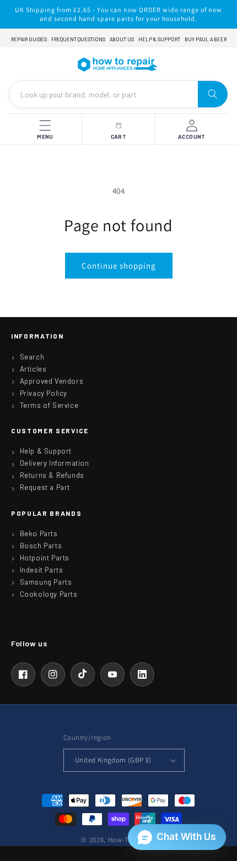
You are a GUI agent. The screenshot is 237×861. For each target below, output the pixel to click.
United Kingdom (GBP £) (113, 760)
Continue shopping (119, 265)
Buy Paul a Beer (206, 39)
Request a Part (45, 487)
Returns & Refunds (52, 475)
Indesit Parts (41, 569)
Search (32, 356)
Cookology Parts (49, 594)
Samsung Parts (46, 581)
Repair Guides (29, 39)
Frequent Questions (78, 39)
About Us (122, 39)
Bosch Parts (41, 545)
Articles (33, 368)
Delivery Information (54, 463)
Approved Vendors (52, 381)
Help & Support (159, 39)
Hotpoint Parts (44, 557)
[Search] (213, 94)
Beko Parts (39, 533)
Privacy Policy (43, 393)
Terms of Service (49, 405)
